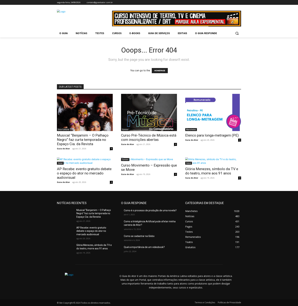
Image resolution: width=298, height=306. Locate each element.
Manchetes (191, 129)
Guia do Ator (63, 148)
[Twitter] (234, 2)
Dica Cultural (63, 129)
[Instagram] (230, 2)
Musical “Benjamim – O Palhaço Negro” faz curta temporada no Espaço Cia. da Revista (82, 139)
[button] (237, 33)
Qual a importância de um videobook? (144, 247)
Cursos (125, 129)
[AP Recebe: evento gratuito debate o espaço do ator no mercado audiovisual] (85, 161)
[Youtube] (239, 2)
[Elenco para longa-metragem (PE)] (213, 112)
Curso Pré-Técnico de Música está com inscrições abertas (148, 137)
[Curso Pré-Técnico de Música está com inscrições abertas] (149, 112)
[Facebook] (225, 2)
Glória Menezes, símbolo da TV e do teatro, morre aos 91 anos (211, 171)
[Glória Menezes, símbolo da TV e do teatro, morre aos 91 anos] (213, 161)
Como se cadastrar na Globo (139, 236)
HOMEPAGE (159, 70)
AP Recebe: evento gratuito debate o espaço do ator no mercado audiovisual (84, 173)
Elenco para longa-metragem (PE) (212, 135)
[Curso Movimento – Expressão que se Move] (149, 159)
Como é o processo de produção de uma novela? (150, 210)
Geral (60, 163)
